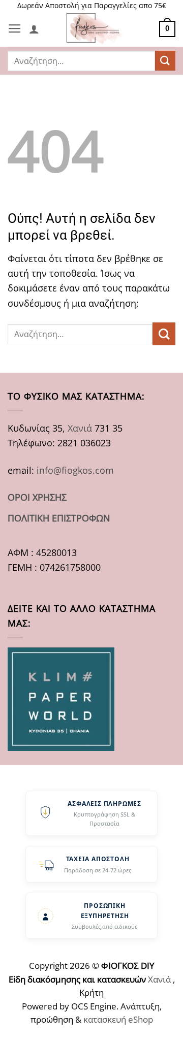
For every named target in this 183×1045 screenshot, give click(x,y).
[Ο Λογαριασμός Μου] (34, 29)
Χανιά (80, 427)
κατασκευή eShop (118, 1019)
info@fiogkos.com (75, 470)
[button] (15, 29)
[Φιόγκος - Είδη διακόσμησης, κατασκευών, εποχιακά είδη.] (97, 29)
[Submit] (165, 61)
